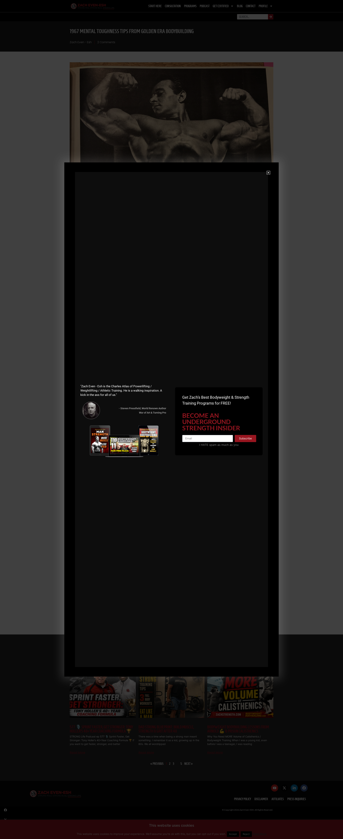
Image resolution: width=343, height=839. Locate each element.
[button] (268, 172)
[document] (171, 419)
